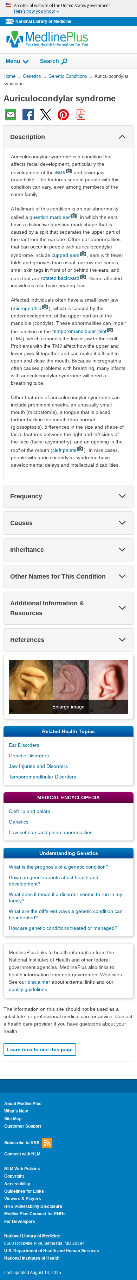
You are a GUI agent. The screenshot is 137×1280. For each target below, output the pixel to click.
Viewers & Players (22, 1198)
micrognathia (27, 308)
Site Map (12, 1118)
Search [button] (49, 61)
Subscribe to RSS (21, 1142)
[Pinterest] (63, 115)
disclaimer (39, 982)
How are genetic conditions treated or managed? (63, 928)
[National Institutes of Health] (10, 21)
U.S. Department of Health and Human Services (51, 1250)
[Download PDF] (81, 115)
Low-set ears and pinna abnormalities (50, 832)
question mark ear (50, 217)
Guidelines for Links (24, 1191)
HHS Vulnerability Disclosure (33, 1206)
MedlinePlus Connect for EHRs (35, 1213)
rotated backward (60, 278)
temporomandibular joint (79, 331)
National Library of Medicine (43, 21)
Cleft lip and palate (29, 811)
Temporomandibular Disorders (42, 777)
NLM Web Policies (22, 1168)
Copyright (14, 1176)
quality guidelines (28, 989)
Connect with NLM (22, 1154)
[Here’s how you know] (68, 8)
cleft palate (64, 450)
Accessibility (17, 1183)
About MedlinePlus (22, 1103)
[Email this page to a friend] (11, 115)
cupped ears (65, 255)
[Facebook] (28, 115)
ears (60, 172)
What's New (16, 1111)
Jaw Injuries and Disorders (38, 766)
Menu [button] (13, 61)
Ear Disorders (24, 745)
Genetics (18, 822)
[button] (122, 137)
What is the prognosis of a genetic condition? (59, 867)
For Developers (19, 1221)
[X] (46, 115)
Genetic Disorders (29, 755)
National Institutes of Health (31, 1258)
